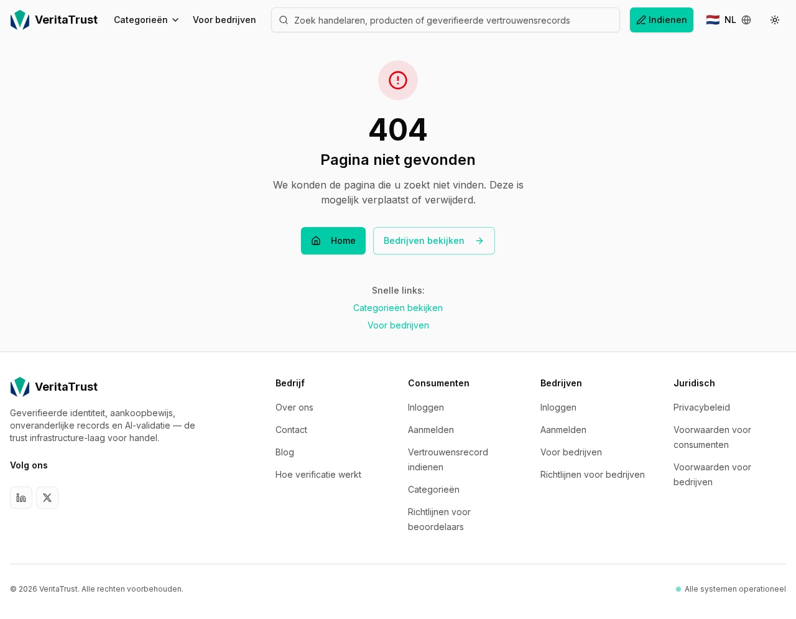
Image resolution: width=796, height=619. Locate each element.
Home (343, 240)
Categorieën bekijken (398, 307)
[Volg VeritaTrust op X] (47, 497)
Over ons (294, 407)
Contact (291, 429)
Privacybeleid (701, 407)
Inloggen (426, 407)
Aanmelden (431, 429)
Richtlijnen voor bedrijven (592, 474)
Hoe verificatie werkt (318, 474)
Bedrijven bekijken (424, 240)
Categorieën (141, 19)
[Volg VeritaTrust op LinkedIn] (21, 497)
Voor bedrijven (224, 19)
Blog (284, 452)
